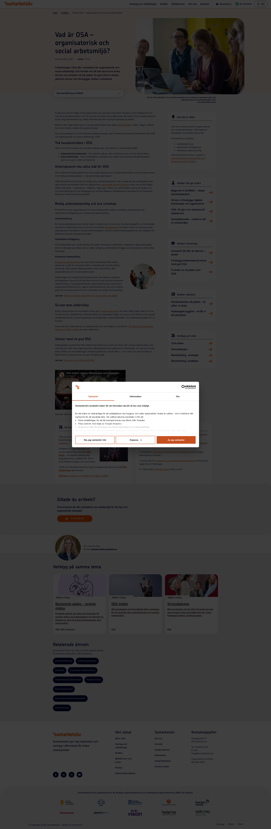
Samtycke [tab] (93, 396)
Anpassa (134, 440)
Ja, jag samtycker (176, 440)
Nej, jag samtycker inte (95, 440)
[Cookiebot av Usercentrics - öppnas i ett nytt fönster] (183, 387)
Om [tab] (178, 396)
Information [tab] (135, 396)
